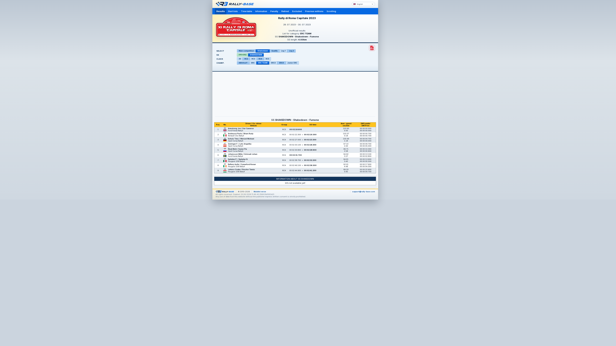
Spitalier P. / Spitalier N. (238, 159)
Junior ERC (292, 63)
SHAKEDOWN (256, 55)
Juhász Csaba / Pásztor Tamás (241, 170)
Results (220, 11)
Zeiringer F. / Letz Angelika (239, 144)
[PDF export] (372, 48)
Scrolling (331, 11)
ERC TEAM (262, 63)
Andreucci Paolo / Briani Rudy (240, 134)
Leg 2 (291, 51)
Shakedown (262, 51)
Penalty (274, 11)
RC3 (253, 59)
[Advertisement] (392, 50)
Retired (285, 11)
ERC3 (273, 63)
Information (261, 11)
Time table (246, 11)
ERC (253, 63)
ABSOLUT (243, 63)
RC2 (246, 59)
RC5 (267, 59)
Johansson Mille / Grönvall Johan (242, 154)
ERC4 (281, 63)
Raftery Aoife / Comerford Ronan (242, 164)
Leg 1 (283, 51)
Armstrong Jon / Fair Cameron (241, 129)
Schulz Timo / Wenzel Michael (241, 139)
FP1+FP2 (242, 55)
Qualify (274, 51)
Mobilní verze (260, 191)
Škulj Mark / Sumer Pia (237, 149)
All (240, 59)
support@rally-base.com (363, 191)
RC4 (260, 59)
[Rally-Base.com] (236, 4)
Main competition (246, 51)
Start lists (233, 11)
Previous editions (314, 11)
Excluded (297, 11)
